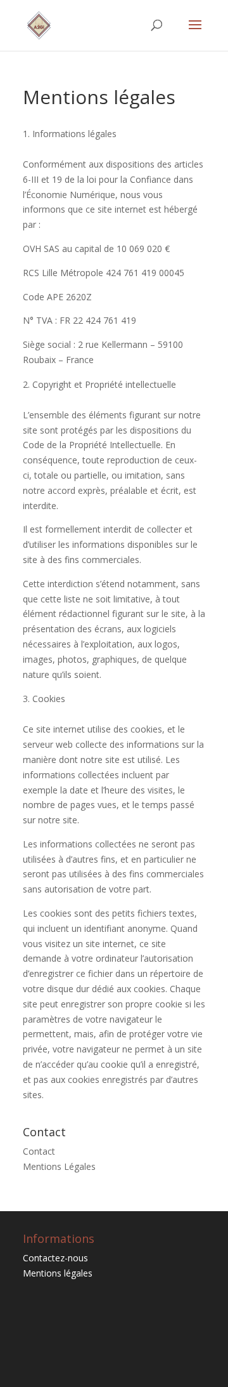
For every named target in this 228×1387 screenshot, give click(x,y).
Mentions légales (57, 1273)
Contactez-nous (55, 1258)
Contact (39, 1151)
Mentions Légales (59, 1166)
